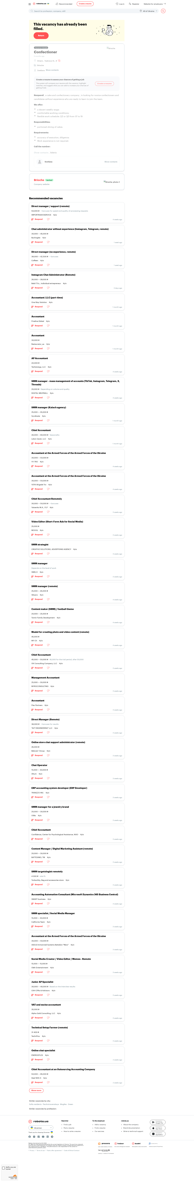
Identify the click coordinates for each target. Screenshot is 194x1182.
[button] (157, 1122)
